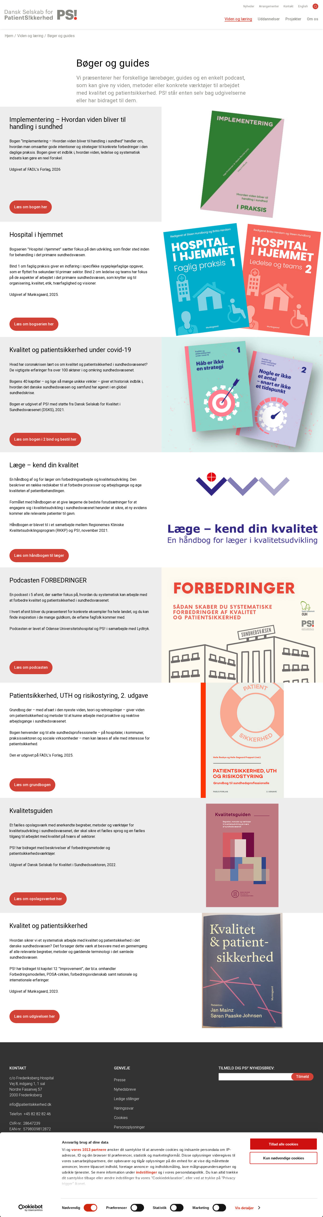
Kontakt (288, 6)
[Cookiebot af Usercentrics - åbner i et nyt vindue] (30, 1207)
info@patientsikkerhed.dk (30, 1104)
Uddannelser (269, 19)
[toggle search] (315, 6)
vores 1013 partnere (88, 1150)
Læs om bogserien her (34, 324)
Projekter (293, 19)
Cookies (121, 1117)
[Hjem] (41, 14)
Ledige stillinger (126, 1099)
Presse (120, 1080)
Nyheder (248, 6)
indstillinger (146, 1172)
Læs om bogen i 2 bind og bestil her (45, 439)
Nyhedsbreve (125, 1089)
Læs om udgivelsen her (34, 1016)
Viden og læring (238, 19)
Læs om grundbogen (32, 785)
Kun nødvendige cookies (283, 1158)
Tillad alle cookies (283, 1144)
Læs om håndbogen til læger (39, 555)
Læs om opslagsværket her (38, 899)
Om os (312, 19)
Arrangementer (269, 6)
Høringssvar (124, 1108)
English (303, 6)
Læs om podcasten (31, 667)
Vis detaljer (244, 1208)
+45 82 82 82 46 (37, 1114)
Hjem (9, 36)
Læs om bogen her (30, 207)
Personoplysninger (129, 1127)
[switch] (137, 1207)
